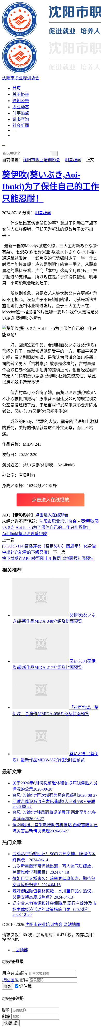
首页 (16, 88)
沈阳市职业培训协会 (41, 160)
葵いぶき (26, 533)
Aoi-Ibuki (10, 533)
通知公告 (20, 100)
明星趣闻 (73, 160)
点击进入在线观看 (51, 515)
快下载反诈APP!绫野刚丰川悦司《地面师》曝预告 (48, 558)
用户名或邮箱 (14, 973)
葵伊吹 (41, 533)
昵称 (6, 1010)
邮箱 (6, 1016)
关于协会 (20, 94)
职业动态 (20, 107)
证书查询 (20, 119)
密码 (24, 980)
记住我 (25, 986)
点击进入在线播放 (50, 500)
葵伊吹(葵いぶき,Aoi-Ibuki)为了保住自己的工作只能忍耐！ (50, 186)
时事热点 (20, 113)
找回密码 (10, 980)
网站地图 (71, 924)
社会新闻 (20, 125)
